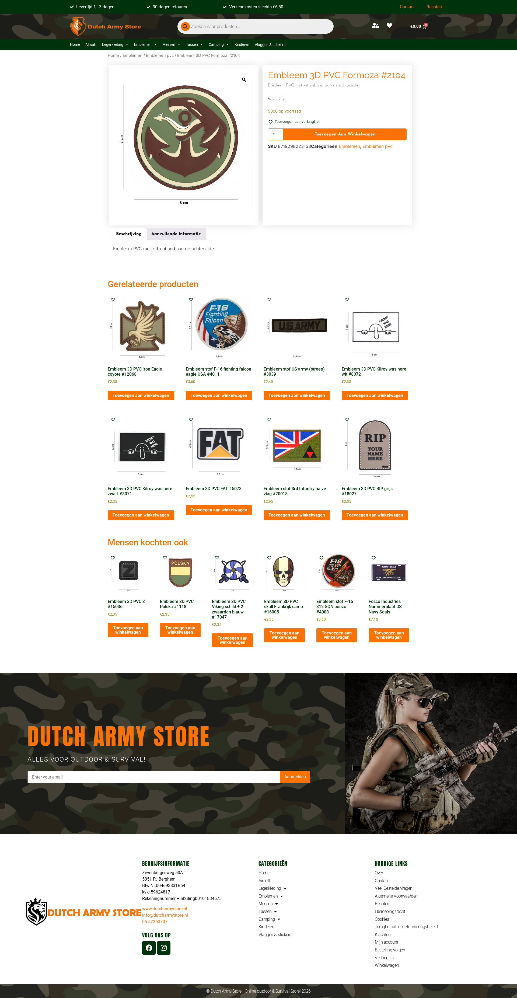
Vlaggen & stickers (274, 934)
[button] (294, 121)
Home (75, 44)
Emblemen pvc (160, 55)
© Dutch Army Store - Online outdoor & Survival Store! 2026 (258, 991)
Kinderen (242, 44)
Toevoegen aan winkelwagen (345, 134)
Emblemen (143, 44)
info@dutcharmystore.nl (165, 915)
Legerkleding (112, 44)
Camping (216, 44)
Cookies (382, 919)
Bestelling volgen (390, 949)
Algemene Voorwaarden (396, 896)
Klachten (382, 934)
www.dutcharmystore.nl (164, 908)
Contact (407, 6)
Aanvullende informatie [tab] (176, 234)
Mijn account (386, 942)
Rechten (434, 6)
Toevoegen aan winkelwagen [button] (141, 395)
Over (379, 872)
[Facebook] (149, 948)
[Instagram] (163, 948)
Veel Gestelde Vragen (394, 888)
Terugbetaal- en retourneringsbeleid (406, 926)
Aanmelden (295, 776)
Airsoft (264, 880)
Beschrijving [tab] (129, 234)
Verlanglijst (385, 957)
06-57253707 (154, 921)
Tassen (192, 44)
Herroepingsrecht (390, 911)
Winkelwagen (387, 965)
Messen (168, 44)
